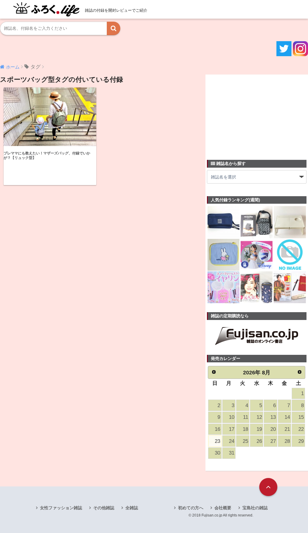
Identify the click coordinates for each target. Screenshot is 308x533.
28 (287, 441)
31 (231, 453)
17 (231, 429)
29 (301, 441)
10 (231, 417)
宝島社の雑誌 (255, 507)
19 (259, 429)
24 (231, 441)
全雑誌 (131, 507)
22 (301, 429)
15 (301, 417)
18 (245, 429)
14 (287, 417)
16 (217, 429)
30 (217, 453)
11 (245, 417)
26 (259, 441)
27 (273, 441)
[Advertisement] (252, 113)
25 (245, 441)
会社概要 (222, 507)
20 (273, 429)
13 (273, 417)
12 (259, 417)
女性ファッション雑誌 (61, 507)
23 (217, 441)
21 (287, 429)
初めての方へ (190, 507)
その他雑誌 (103, 507)
